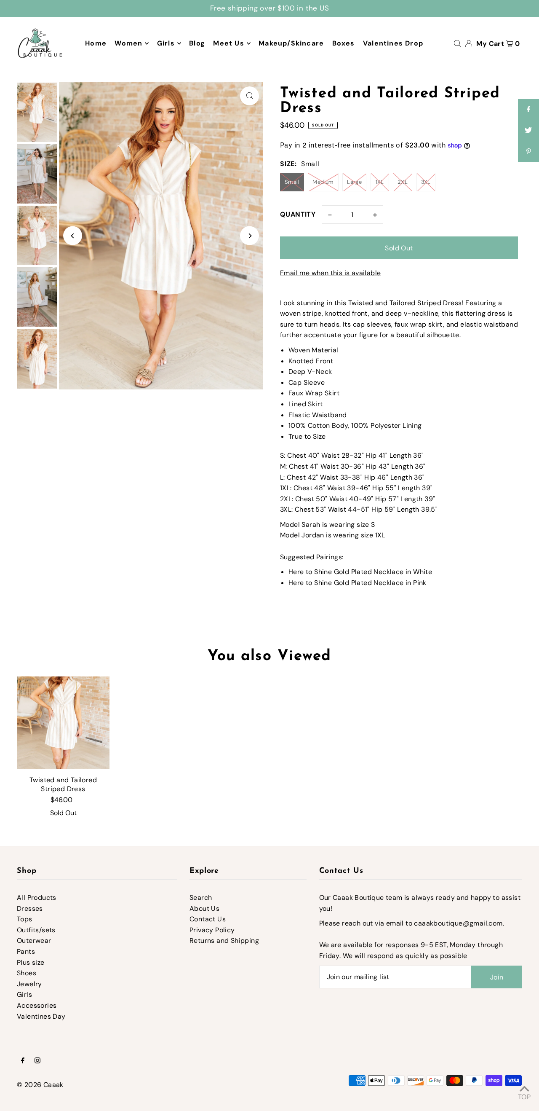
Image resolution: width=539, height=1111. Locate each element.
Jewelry (29, 984)
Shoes (26, 973)
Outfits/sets (36, 930)
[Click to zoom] (249, 95)
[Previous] (72, 235)
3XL (426, 181)
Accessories (36, 1005)
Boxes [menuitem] (343, 43)
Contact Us (207, 919)
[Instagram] (37, 1061)
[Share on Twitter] (528, 130)
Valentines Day (41, 1016)
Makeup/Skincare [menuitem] (291, 43)
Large (354, 181)
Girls (24, 994)
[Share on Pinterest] (528, 151)
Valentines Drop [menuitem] (393, 43)
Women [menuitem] (128, 43)
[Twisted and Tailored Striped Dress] (63, 722)
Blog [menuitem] (197, 43)
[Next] (249, 235)
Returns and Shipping (224, 940)
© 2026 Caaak (40, 1084)
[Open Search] (457, 43)
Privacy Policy (212, 930)
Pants (26, 951)
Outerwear (34, 940)
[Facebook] (22, 1061)
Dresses (30, 908)
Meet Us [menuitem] (228, 43)
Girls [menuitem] (166, 43)
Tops (24, 919)
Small (292, 181)
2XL (403, 181)
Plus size (31, 962)
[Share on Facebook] (528, 109)
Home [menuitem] (96, 43)
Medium (323, 181)
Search (200, 897)
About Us (204, 908)
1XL (380, 181)
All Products (36, 897)
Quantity (297, 214)
